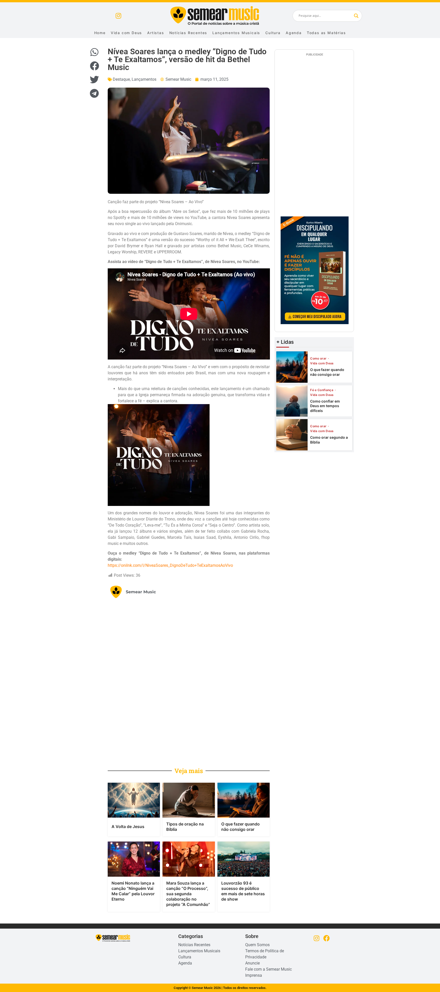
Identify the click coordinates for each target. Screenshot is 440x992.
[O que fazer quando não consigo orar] (243, 800)
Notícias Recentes (188, 33)
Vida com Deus (126, 33)
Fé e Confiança (322, 390)
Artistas (155, 33)
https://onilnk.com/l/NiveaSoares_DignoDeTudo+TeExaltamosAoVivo (170, 565)
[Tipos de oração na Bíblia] (188, 800)
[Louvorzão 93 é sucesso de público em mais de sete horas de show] (243, 859)
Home (100, 33)
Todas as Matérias (326, 33)
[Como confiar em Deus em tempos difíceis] (292, 401)
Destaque (121, 79)
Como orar (318, 358)
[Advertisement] (227, 682)
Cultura (273, 33)
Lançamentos (144, 79)
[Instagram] (118, 15)
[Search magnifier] (356, 15)
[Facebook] (326, 938)
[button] (94, 52)
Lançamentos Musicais (236, 33)
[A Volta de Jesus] (134, 800)
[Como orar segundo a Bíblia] (292, 434)
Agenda (294, 33)
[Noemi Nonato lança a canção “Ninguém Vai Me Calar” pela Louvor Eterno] (134, 859)
